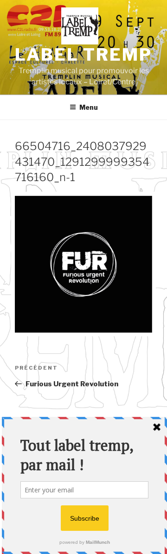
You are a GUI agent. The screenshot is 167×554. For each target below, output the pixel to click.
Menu (88, 107)
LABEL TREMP (83, 54)
